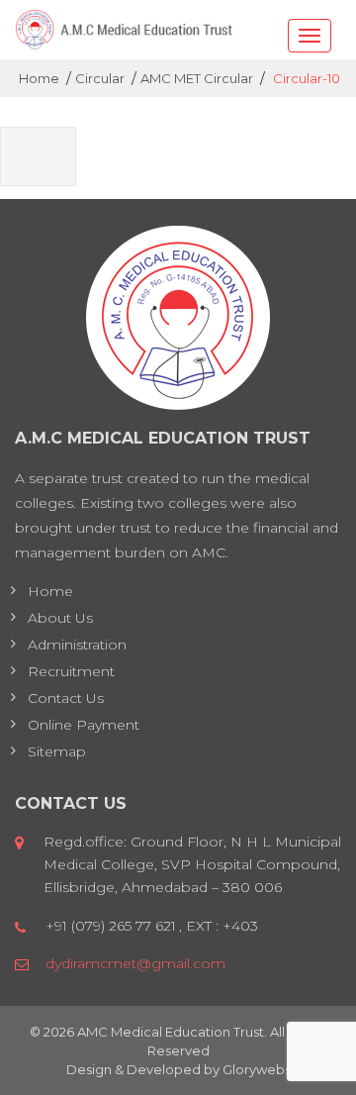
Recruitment (71, 671)
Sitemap (57, 751)
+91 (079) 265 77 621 (110, 926)
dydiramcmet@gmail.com (135, 963)
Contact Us (66, 698)
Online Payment (83, 725)
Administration (77, 644)
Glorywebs (256, 1069)
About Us (60, 618)
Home (50, 591)
